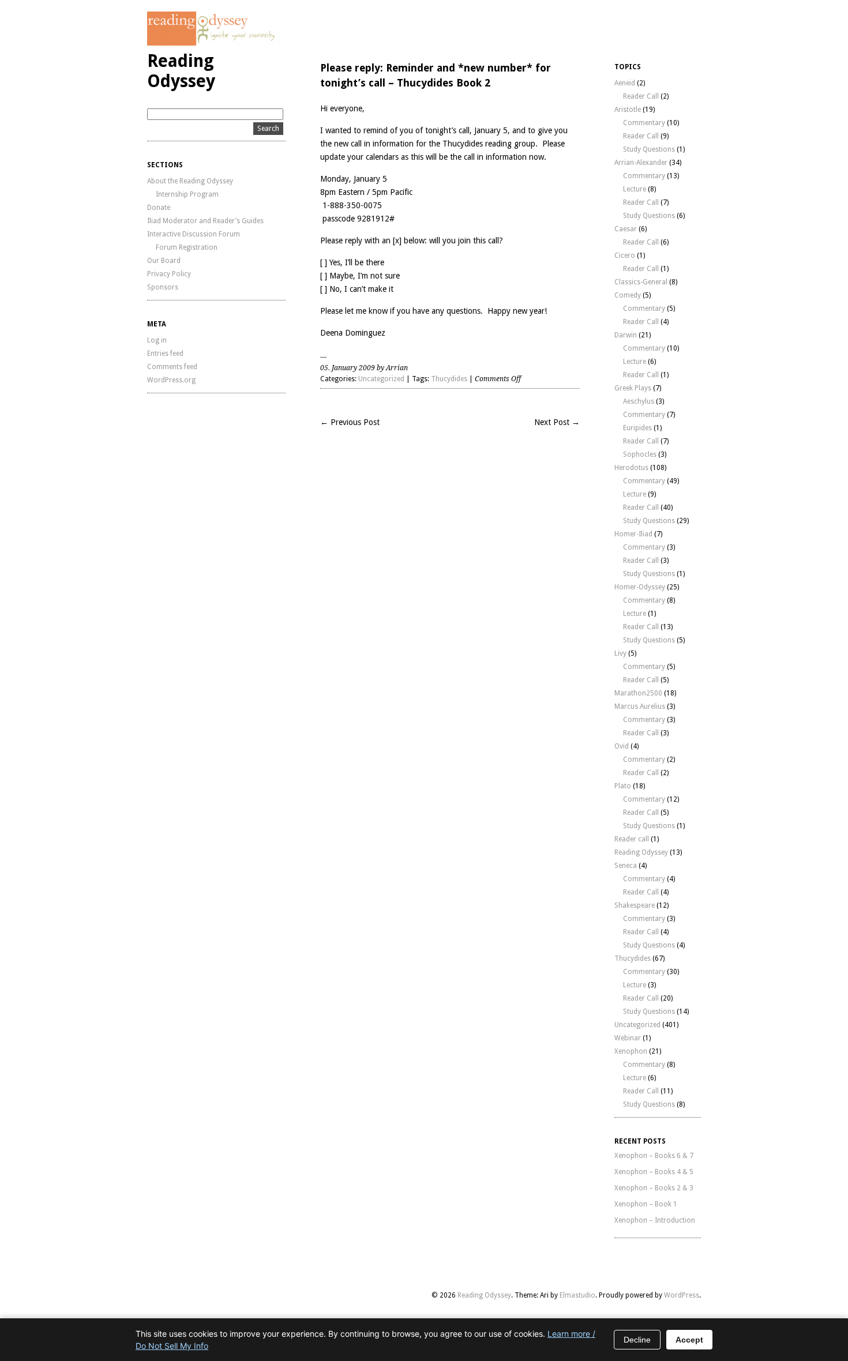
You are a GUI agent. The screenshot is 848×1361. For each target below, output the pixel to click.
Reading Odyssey (181, 71)
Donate (158, 208)
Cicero (624, 255)
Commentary (644, 123)
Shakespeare (634, 905)
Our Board (164, 261)
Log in (157, 340)
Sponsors (162, 287)
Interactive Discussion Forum (193, 234)
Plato (622, 786)
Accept (689, 1339)
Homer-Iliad (633, 534)
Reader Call (641, 96)
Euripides (637, 428)
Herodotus (631, 468)
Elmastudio (577, 1295)
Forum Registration (186, 247)
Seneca (625, 866)
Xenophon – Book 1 (645, 1204)
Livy (620, 653)
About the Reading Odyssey (190, 181)
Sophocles (639, 454)
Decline (637, 1339)
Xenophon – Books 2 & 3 (653, 1188)
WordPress (681, 1295)
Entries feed (165, 353)
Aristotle (627, 110)
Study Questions (649, 149)
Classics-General (640, 282)
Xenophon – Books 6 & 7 (653, 1156)
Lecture (634, 189)
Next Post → (557, 422)
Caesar (625, 229)
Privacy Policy (169, 274)
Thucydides (449, 379)
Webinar (627, 1038)
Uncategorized (381, 379)
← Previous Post (350, 422)
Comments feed (172, 367)
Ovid (621, 746)
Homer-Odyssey (639, 587)
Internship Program (187, 194)
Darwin (625, 335)
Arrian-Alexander (640, 163)
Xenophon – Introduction (654, 1220)
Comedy (627, 295)
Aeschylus (638, 401)
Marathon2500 (638, 693)
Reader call (631, 839)
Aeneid (624, 83)
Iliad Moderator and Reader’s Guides (205, 221)
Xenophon (630, 1051)
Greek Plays (632, 388)
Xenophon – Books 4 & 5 (653, 1172)
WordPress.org (171, 380)
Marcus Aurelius (639, 706)
